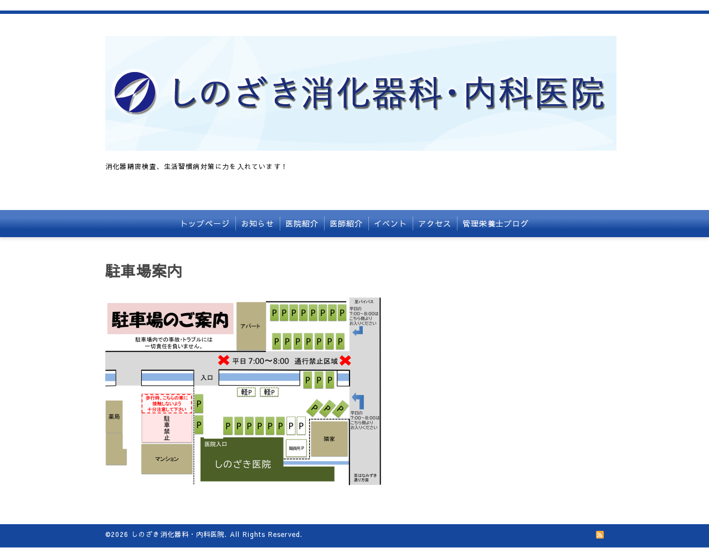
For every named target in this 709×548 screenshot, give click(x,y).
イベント (390, 223)
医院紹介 (301, 223)
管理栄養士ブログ (496, 223)
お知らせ (257, 223)
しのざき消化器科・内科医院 (178, 534)
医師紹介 (346, 223)
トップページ (205, 223)
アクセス (434, 223)
